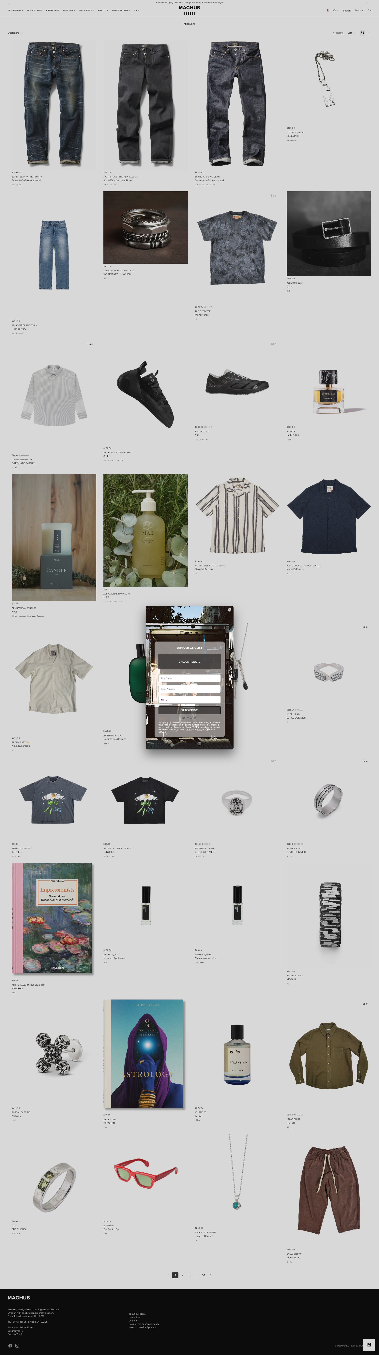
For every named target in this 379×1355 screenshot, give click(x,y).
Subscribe (189, 710)
